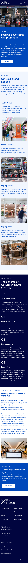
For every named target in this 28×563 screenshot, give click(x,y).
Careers (16, 512)
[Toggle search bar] (25, 2)
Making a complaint (6, 553)
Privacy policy (4, 546)
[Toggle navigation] (21, 2)
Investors (3, 512)
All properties (5, 508)
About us (3, 515)
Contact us (7, 61)
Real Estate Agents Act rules (8, 549)
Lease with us (18, 508)
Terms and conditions (6, 542)
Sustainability (18, 515)
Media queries (18, 519)
